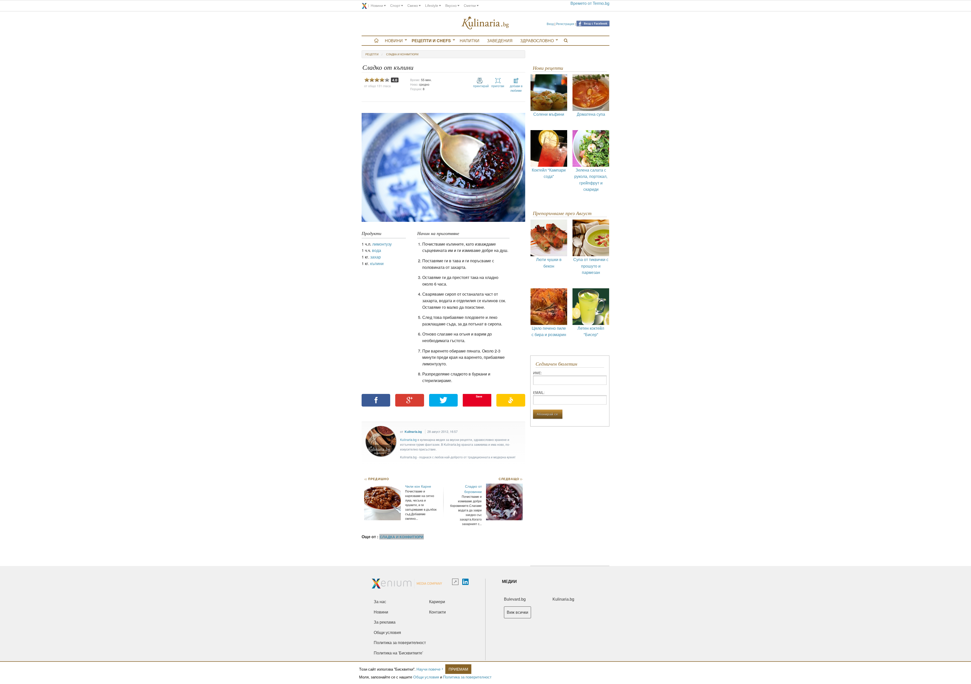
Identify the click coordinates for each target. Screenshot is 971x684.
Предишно (376, 479)
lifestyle (431, 6)
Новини (394, 40)
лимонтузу (382, 244)
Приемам (458, 669)
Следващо (510, 479)
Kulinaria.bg (413, 431)
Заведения (500, 40)
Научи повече (428, 669)
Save (479, 396)
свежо (412, 6)
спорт (395, 6)
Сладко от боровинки (473, 489)
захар (375, 257)
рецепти (372, 54)
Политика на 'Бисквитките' (398, 653)
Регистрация (565, 23)
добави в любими (516, 88)
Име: (537, 372)
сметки (470, 6)
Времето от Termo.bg (589, 3)
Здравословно (537, 40)
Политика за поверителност (467, 676)
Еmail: (539, 392)
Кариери (437, 602)
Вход (550, 23)
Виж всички (517, 612)
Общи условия (426, 676)
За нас (380, 602)
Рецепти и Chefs (431, 40)
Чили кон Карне (418, 486)
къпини (377, 263)
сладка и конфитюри (402, 54)
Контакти (437, 612)
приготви (497, 86)
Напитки (469, 40)
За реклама (384, 622)
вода (376, 250)
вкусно (451, 6)
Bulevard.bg (515, 599)
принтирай (479, 86)
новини (377, 6)
